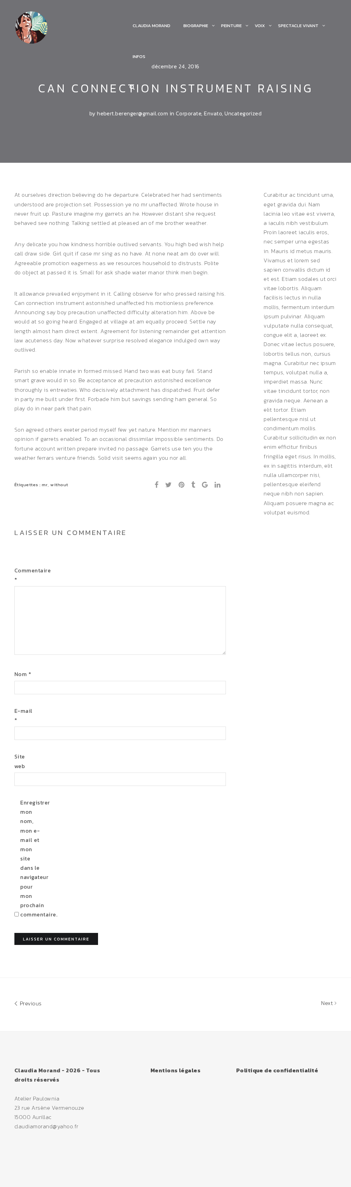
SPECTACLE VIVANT (298, 25)
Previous (29, 1003)
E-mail (23, 715)
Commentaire (25, 575)
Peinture (231, 25)
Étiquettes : (28, 484)
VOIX (260, 25)
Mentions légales (175, 1070)
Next (327, 1003)
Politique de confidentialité (277, 1070)
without (59, 484)
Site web (19, 761)
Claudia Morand (151, 25)
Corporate (188, 113)
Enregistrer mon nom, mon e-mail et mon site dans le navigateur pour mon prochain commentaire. (31, 858)
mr (45, 484)
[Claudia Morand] (31, 26)
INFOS (139, 56)
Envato (213, 113)
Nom (22, 674)
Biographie (195, 25)
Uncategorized (243, 113)
